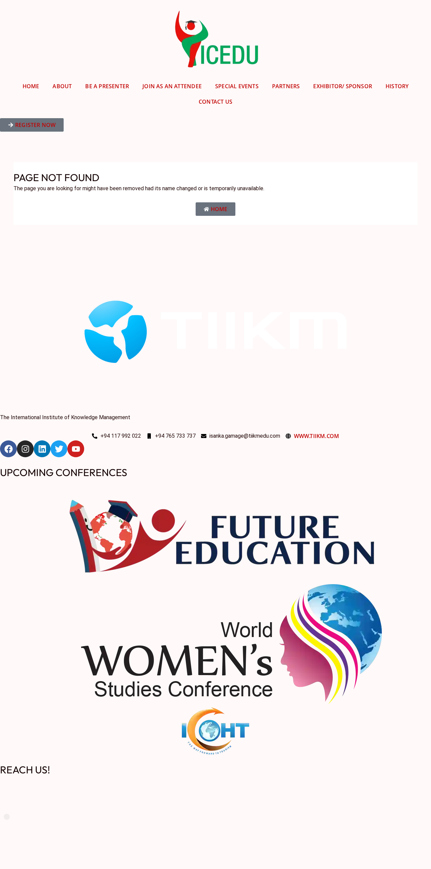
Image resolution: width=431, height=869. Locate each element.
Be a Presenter (107, 86)
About (62, 86)
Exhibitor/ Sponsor (342, 86)
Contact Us (215, 101)
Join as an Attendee (172, 86)
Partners (286, 86)
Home (31, 86)
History (397, 86)
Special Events (237, 86)
